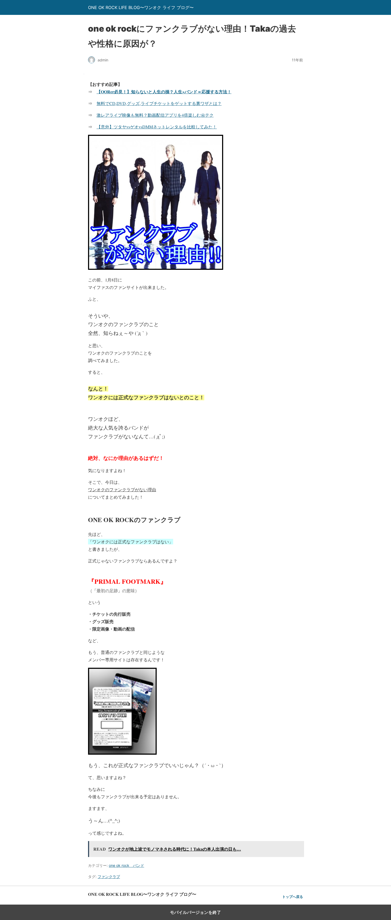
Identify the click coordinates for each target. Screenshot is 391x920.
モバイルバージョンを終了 (195, 912)
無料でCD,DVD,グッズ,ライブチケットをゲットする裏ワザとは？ (159, 103)
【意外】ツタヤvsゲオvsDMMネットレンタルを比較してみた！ (157, 126)
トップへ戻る (292, 897)
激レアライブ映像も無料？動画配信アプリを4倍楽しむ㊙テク (155, 115)
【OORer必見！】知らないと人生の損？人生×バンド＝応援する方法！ (164, 92)
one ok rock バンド (126, 865)
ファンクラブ (109, 876)
